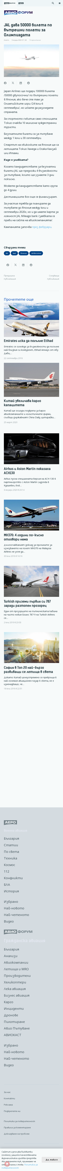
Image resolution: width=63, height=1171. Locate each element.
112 (6, 871)
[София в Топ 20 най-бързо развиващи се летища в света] (31, 663)
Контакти (9, 1098)
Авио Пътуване (17, 1028)
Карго (8, 1002)
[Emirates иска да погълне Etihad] (31, 331)
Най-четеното (16, 915)
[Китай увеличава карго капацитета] (31, 393)
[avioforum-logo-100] (18, 12)
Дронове (11, 1015)
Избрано (11, 901)
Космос (9, 865)
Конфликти (13, 878)
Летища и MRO (16, 969)
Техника (10, 858)
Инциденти (14, 1008)
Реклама (8, 1104)
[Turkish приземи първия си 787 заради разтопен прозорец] (31, 597)
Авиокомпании (16, 962)
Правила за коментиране (17, 1127)
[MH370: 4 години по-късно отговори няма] (31, 531)
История (11, 891)
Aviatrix (6, 40)
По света (11, 851)
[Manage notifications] (7, 1164)
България (11, 838)
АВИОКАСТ (12, 1035)
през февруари (41, 227)
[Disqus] (31, 749)
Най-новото (14, 908)
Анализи (10, 956)
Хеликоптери (15, 982)
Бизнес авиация (16, 995)
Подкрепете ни (12, 1111)
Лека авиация (15, 989)
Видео (9, 921)
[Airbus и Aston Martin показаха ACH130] (31, 464)
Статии (11, 845)
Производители (17, 975)
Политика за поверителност (19, 1121)
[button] (53, 3)
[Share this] (5, 83)
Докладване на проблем (16, 1133)
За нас (7, 1092)
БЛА (7, 884)
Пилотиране (14, 1022)
